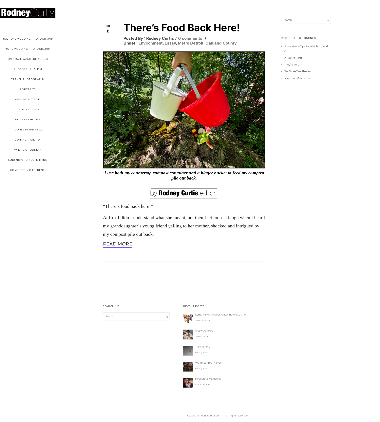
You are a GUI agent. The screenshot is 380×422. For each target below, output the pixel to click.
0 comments (190, 38)
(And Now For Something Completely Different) (27, 164)
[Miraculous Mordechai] (188, 383)
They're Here (202, 346)
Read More (117, 244)
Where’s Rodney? (27, 149)
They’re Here (291, 64)
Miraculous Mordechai (297, 78)
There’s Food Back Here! (182, 28)
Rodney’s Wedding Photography (28, 38)
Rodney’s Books (27, 119)
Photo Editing (28, 109)
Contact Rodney (28, 139)
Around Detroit (28, 99)
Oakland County (221, 43)
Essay (170, 43)
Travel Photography (28, 79)
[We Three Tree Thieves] (188, 367)
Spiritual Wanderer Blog (28, 58)
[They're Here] (188, 350)
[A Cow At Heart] (188, 334)
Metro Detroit (190, 43)
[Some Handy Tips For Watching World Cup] (188, 318)
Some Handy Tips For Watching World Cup (220, 314)
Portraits (28, 89)
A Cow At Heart (293, 57)
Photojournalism (28, 68)
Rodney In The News (27, 129)
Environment (150, 43)
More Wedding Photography (28, 48)
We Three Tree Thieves (297, 71)
